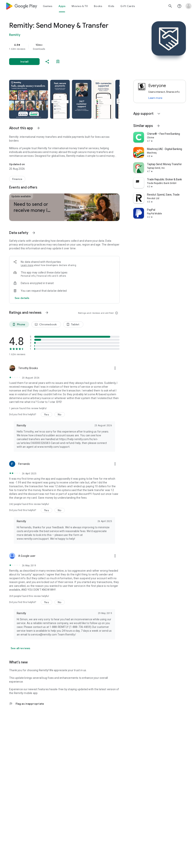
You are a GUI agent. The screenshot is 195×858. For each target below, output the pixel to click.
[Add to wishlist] (57, 61)
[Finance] (17, 179)
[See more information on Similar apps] (158, 125)
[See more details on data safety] (22, 298)
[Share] (47, 61)
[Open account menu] (188, 6)
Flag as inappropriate (26, 703)
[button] (28, 99)
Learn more (27, 265)
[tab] (47, 6)
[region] (69, 47)
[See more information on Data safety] (33, 232)
